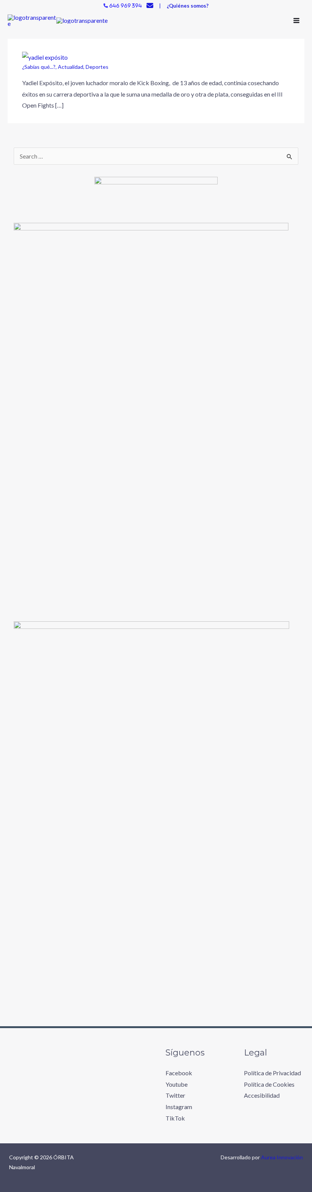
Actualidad (70, 66)
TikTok (175, 1118)
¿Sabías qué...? (39, 66)
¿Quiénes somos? (188, 6)
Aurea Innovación (282, 1157)
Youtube (177, 1084)
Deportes (97, 66)
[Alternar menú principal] (296, 21)
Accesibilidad (262, 1095)
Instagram (179, 1106)
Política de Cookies (269, 1084)
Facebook (179, 1072)
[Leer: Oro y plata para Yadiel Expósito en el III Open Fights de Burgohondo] (45, 56)
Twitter (175, 1095)
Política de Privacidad (272, 1072)
